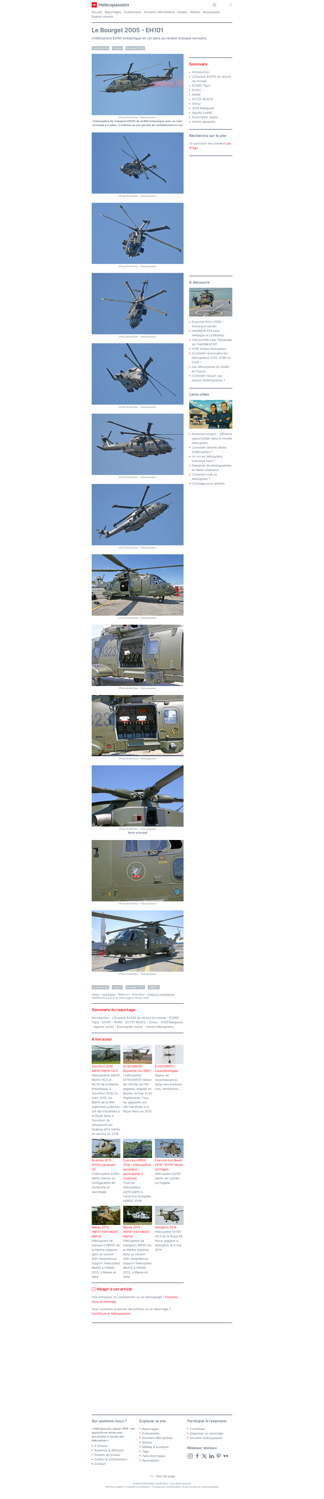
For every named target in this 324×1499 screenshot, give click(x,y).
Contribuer (197, 1429)
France (117, 48)
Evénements (132, 12)
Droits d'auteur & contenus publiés (200, 1486)
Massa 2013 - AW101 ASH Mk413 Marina (136, 1231)
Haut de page (165, 1476)
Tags (145, 1451)
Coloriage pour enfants (208, 483)
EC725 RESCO (135, 1022)
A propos (100, 1446)
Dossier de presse (107, 1455)
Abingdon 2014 (165, 1227)
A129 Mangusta (172, 1022)
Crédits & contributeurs (161, 994)
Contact (100, 1464)
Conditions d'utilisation (138, 1486)
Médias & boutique (155, 1447)
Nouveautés (211, 12)
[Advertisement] (210, 216)
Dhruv (153, 1022)
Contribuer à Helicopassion (111, 1313)
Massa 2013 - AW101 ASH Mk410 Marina (105, 1231)
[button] (214, 5)
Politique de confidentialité (166, 1486)
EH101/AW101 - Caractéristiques (166, 1068)
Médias (195, 12)
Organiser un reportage (206, 1433)
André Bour (108, 994)
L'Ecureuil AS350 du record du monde (139, 1018)
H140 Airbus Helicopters (209, 349)
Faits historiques (153, 1456)
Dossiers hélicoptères (159, 12)
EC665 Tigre (201, 85)
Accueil (97, 12)
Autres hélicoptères (160, 1027)
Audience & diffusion (109, 1450)
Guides (182, 12)
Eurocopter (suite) (130, 1027)
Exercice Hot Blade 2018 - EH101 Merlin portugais (169, 1164)
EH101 (106, 1022)
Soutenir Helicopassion (206, 1438)
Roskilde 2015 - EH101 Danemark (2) (104, 1164)
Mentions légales (115, 1486)
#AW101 (154, 987)
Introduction (100, 1018)
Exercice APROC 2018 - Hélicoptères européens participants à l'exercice (137, 1169)
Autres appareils (203, 121)
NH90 (118, 1022)
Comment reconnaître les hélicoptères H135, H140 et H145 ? (211, 357)
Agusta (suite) (104, 1027)
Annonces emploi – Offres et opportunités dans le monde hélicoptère (212, 438)
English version (102, 16)
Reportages (113, 12)
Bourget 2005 (135, 48)
